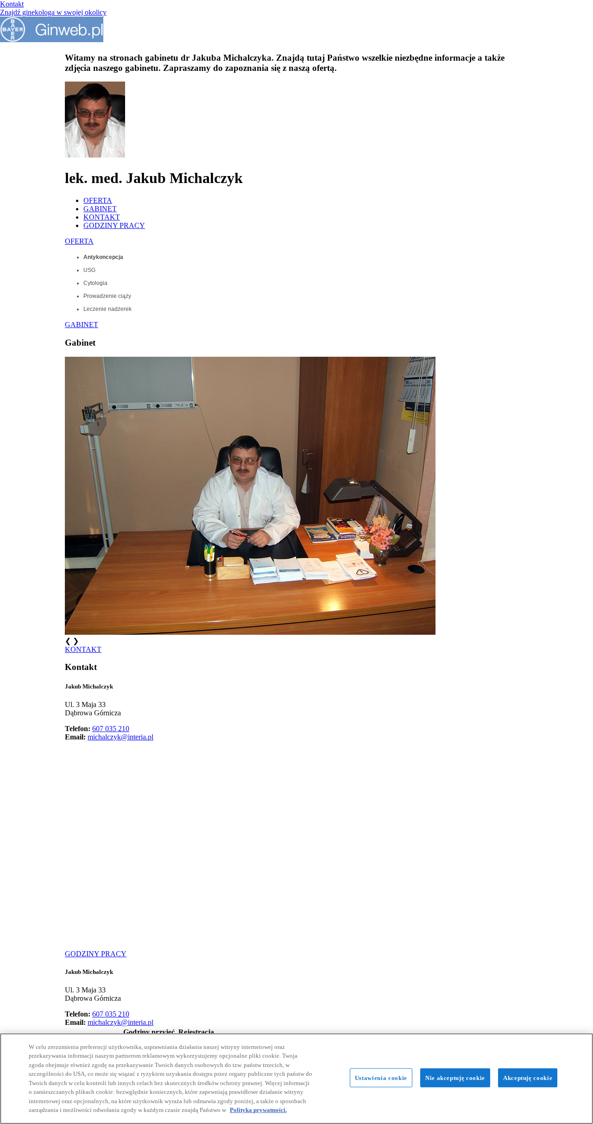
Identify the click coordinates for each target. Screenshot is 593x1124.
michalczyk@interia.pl (120, 737)
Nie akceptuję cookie (455, 1077)
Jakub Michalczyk (89, 686)
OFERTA (97, 200)
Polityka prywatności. (258, 1109)
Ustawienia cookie (381, 1077)
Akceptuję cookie (527, 1077)
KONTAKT (101, 217)
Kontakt (12, 4)
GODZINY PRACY (114, 225)
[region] (296, 1078)
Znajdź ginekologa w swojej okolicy (53, 12)
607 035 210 (110, 728)
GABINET (100, 209)
